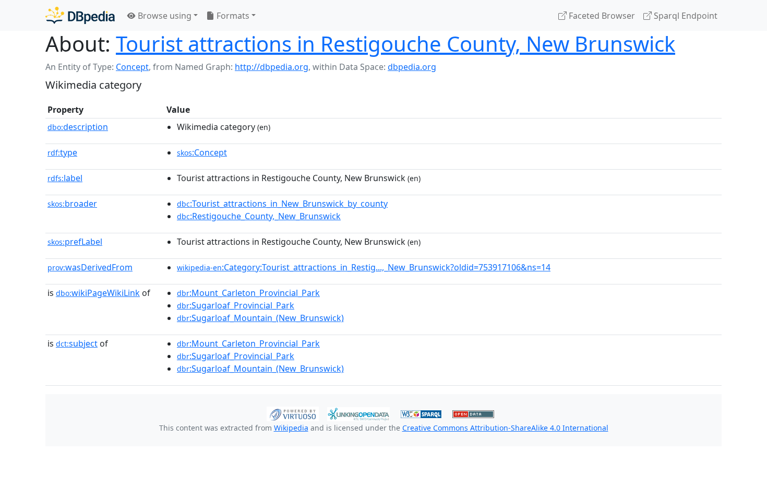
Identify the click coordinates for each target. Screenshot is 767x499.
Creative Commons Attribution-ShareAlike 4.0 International (505, 428)
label (64, 178)
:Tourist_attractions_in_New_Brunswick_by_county (282, 203)
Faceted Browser (601, 15)
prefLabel (74, 241)
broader (72, 203)
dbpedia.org (412, 67)
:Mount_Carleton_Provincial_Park (248, 293)
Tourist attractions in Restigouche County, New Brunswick (395, 43)
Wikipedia (291, 428)
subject (77, 343)
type (62, 152)
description (77, 127)
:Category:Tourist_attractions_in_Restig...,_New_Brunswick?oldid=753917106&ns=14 (363, 267)
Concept (132, 67)
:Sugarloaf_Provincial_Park (235, 305)
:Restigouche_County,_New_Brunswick (259, 216)
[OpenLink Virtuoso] (293, 413)
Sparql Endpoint (684, 15)
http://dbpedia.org (271, 67)
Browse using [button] (163, 15)
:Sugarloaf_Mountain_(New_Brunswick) (260, 318)
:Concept (202, 152)
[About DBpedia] (80, 15)
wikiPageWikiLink (98, 293)
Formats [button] (231, 15)
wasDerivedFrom (90, 267)
